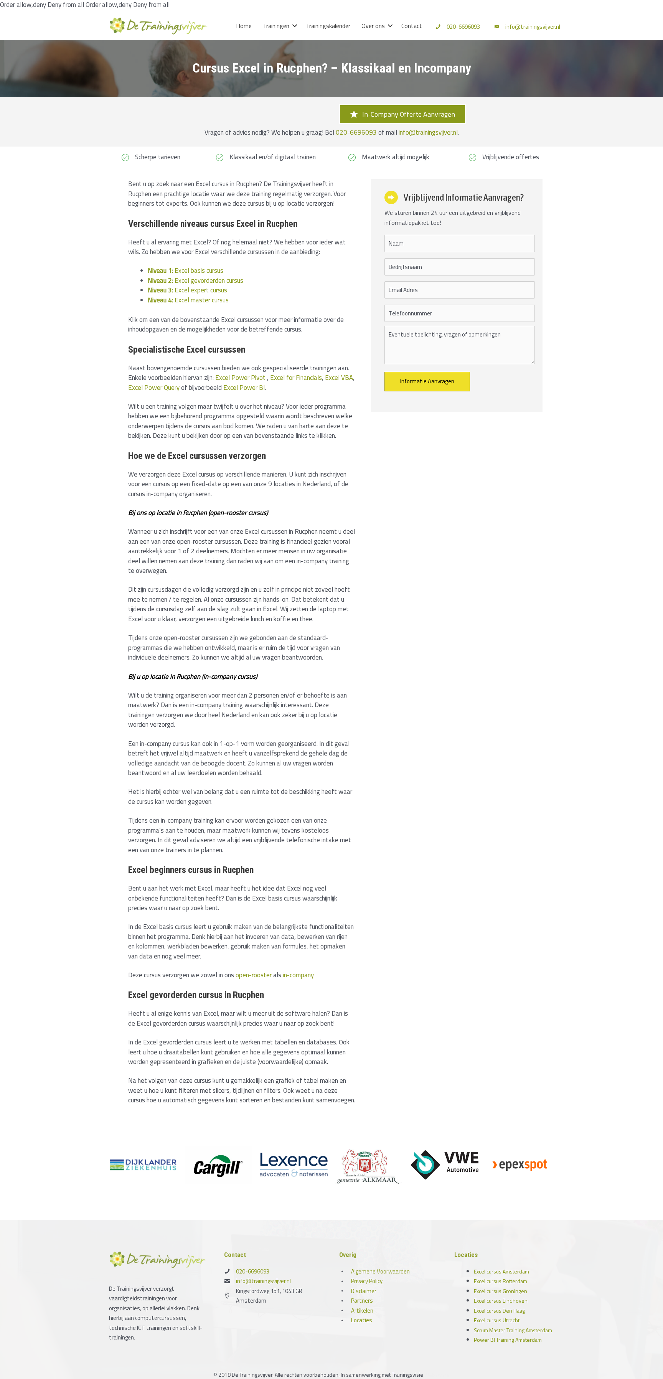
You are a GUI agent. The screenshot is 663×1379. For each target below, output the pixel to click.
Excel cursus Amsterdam (501, 1271)
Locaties (361, 1320)
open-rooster (254, 975)
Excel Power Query (154, 388)
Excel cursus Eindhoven (501, 1301)
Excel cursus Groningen (500, 1291)
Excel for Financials (296, 378)
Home (244, 25)
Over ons (373, 25)
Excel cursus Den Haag (499, 1310)
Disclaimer (363, 1291)
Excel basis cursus (185, 270)
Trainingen (276, 25)
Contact (411, 25)
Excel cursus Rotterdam (500, 1281)
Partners (362, 1300)
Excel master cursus (188, 300)
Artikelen (362, 1310)
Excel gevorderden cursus (195, 280)
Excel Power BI (244, 388)
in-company (298, 975)
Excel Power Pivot (240, 378)
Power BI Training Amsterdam (508, 1340)
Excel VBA (339, 378)
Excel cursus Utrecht (497, 1320)
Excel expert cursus (187, 290)
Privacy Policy (367, 1281)
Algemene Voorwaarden (380, 1271)
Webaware (437, 1375)
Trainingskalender (328, 25)
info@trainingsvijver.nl (532, 26)
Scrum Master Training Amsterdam (513, 1330)
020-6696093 (463, 26)
